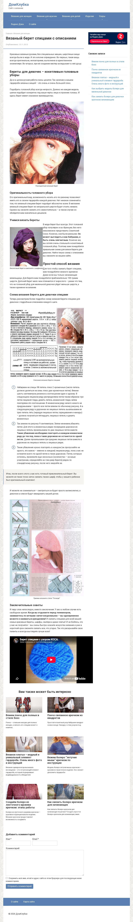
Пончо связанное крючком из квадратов (64, 716)
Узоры (102, 16)
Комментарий (12, 848)
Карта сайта (29, 901)
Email (35, 839)
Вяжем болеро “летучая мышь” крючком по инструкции (62, 760)
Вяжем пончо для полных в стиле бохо (22, 716)
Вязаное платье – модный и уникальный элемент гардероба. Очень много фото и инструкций (24, 758)
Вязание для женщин (21, 16)
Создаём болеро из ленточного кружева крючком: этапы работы (20, 804)
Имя (8, 839)
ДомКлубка (19, 4)
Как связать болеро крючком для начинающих (64, 803)
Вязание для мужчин (47, 16)
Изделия (89, 16)
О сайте (32, 24)
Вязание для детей (71, 16)
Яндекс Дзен (17, 24)
